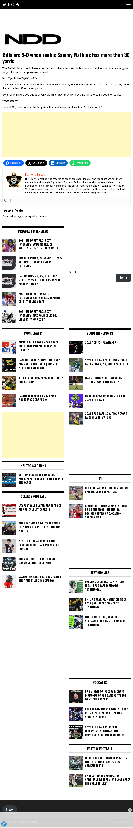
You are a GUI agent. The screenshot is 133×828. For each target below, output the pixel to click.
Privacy (9, 809)
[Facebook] (10, 200)
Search (72, 272)
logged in (22, 216)
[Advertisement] (66, 134)
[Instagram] (5, 200)
